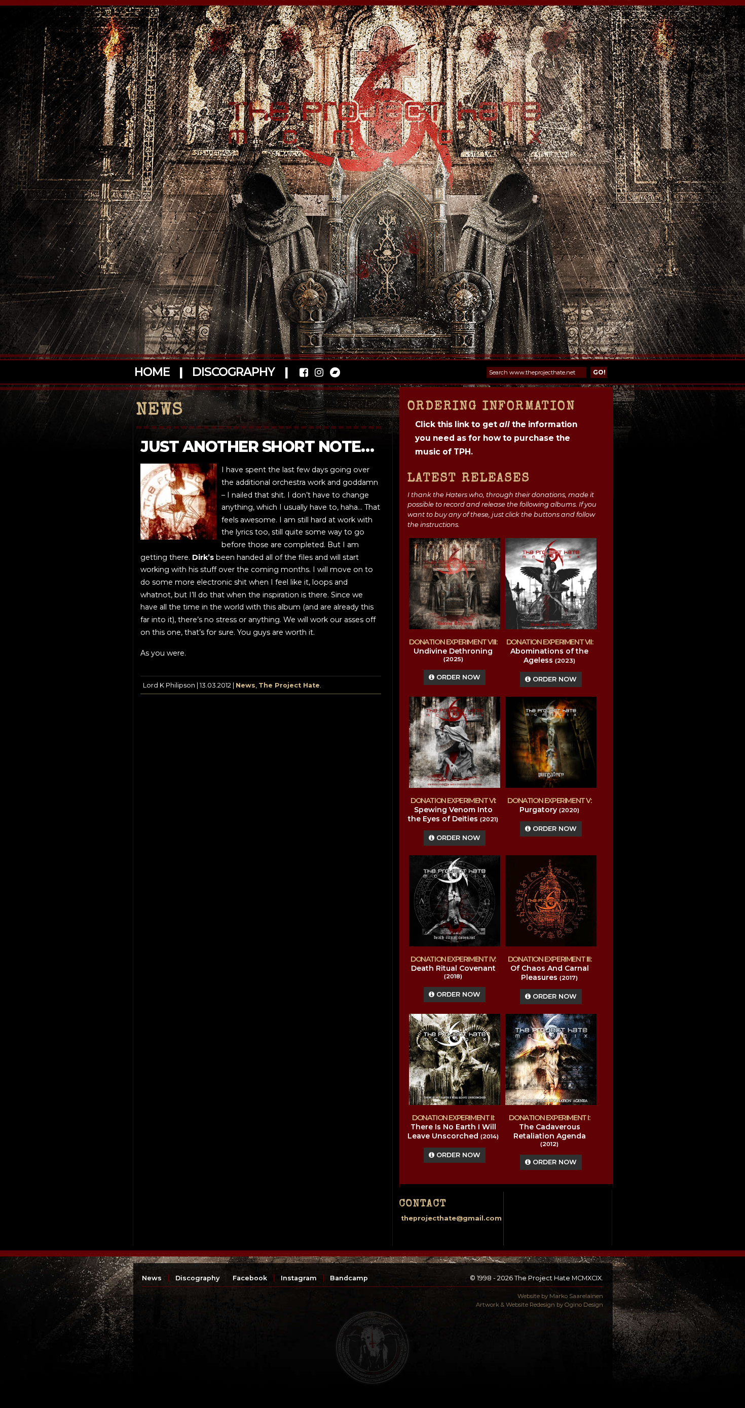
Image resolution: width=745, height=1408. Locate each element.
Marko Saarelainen (576, 1296)
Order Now (457, 677)
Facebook (250, 1278)
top (372, 1348)
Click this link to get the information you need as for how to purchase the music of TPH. (496, 438)
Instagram (299, 1278)
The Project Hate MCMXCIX (371, 117)
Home (151, 372)
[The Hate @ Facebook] (304, 373)
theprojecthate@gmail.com (451, 1218)
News (245, 685)
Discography (233, 372)
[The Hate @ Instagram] (319, 373)
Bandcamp (349, 1278)
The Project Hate (289, 685)
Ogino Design (584, 1304)
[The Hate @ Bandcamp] (334, 373)
